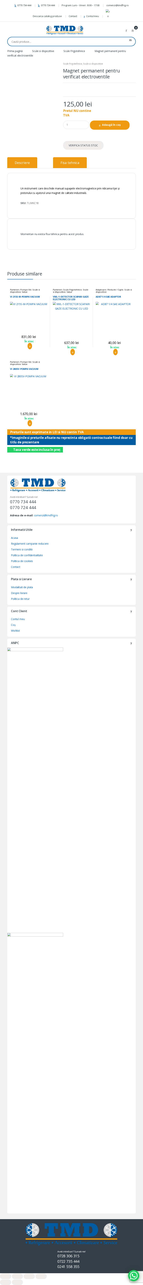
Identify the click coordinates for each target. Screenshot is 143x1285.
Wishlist (15, 630)
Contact (73, 16)
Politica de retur (20, 599)
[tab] (22, 162)
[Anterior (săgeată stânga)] (5, 1282)
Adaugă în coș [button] (28, 346)
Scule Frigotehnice (74, 51)
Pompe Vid (25, 289)
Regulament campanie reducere (30, 543)
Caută (130, 41)
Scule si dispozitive (43, 51)
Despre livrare (19, 593)
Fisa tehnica (70, 162)
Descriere (22, 162)
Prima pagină (15, 51)
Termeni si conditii (21, 549)
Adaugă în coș (111, 125)
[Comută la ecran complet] (29, 1276)
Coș (13, 625)
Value (24, 291)
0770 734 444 (24, 5)
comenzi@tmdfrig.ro (117, 5)
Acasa (14, 538)
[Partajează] (17, 1276)
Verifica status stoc (83, 145)
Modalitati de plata (22, 587)
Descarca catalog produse (47, 16)
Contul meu (92, 16)
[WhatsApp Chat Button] (133, 1275)
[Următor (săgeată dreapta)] (17, 1282)
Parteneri (14, 289)
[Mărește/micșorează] (41, 1276)
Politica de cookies (22, 561)
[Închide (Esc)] (5, 1276)
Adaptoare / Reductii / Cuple (109, 289)
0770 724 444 (48, 5)
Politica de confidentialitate (27, 555)
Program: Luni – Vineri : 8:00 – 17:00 (80, 5)
